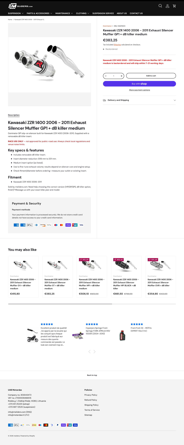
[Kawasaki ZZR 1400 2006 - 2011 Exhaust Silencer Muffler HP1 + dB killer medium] (92, 265)
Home (10, 19)
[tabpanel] (49, 155)
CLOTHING (81, 13)
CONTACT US (136, 13)
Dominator (107, 26)
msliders (17, 436)
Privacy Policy (90, 395)
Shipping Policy (91, 405)
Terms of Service (92, 410)
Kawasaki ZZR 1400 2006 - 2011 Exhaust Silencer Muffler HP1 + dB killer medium (91, 284)
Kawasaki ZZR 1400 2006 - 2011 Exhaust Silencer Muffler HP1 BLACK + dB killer (126, 284)
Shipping (117, 45)
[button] (174, 6)
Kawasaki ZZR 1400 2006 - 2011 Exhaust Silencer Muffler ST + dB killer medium (57, 284)
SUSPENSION (14, 13)
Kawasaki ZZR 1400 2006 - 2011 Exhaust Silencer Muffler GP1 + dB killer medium (30, 19)
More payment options (139, 90)
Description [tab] (14, 115)
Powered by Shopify (28, 436)
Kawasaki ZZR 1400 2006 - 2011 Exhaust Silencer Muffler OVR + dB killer (160, 282)
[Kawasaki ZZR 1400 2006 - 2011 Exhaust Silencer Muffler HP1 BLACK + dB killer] (126, 265)
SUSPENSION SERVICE (103, 13)
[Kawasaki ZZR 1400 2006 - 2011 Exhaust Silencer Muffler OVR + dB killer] (161, 265)
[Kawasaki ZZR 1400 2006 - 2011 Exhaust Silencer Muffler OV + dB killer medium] (23, 265)
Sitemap (88, 415)
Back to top (92, 375)
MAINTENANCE (62, 13)
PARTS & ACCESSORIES (38, 13)
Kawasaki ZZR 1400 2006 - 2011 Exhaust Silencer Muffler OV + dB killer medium (23, 284)
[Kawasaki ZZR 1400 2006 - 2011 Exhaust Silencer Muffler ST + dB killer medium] (58, 265)
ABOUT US (122, 13)
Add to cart (151, 76)
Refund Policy (90, 400)
